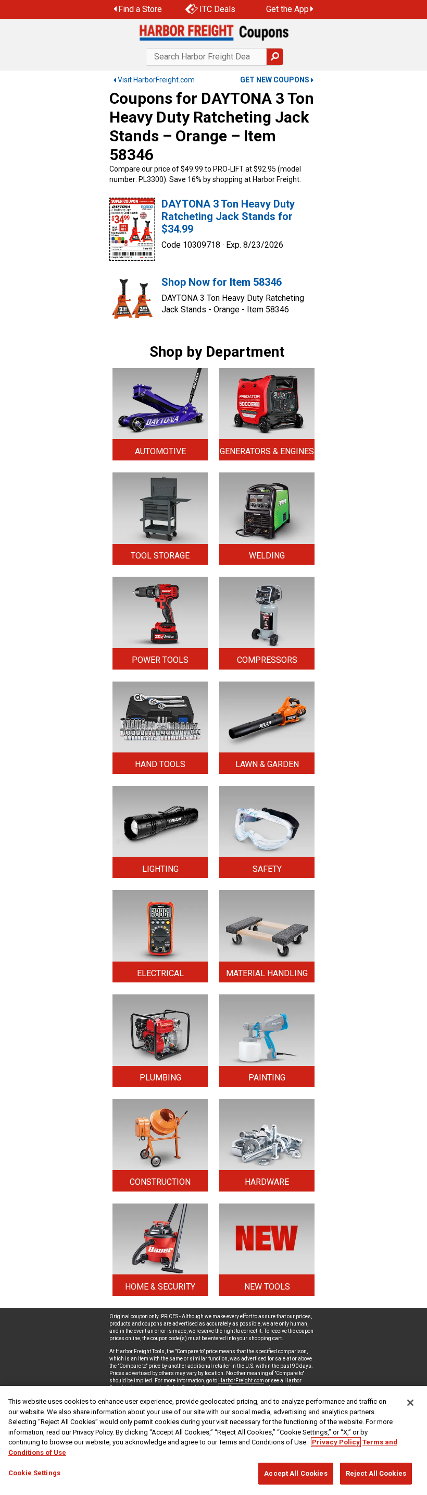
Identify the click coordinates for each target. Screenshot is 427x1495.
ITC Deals (217, 9)
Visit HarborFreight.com (156, 80)
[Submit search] (274, 56)
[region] (213, 1440)
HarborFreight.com (241, 1380)
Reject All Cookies (376, 1473)
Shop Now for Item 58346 (221, 282)
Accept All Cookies (295, 1473)
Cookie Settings (34, 1473)
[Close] (410, 1402)
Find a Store (140, 9)
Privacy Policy (336, 1442)
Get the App (287, 9)
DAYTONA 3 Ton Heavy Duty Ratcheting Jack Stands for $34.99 (228, 216)
